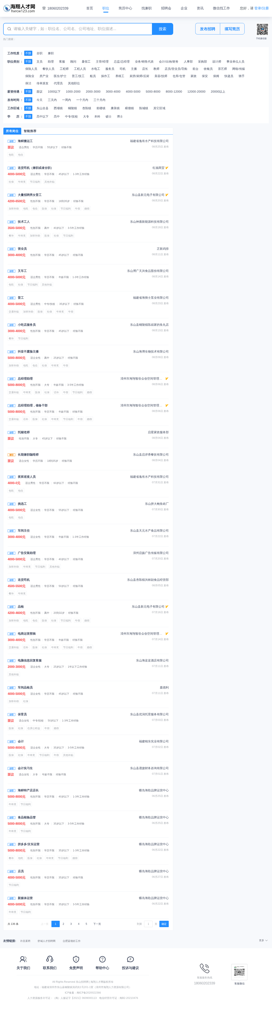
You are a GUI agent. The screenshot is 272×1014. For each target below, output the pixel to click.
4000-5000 (133, 91)
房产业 (44, 76)
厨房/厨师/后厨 (139, 76)
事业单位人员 (235, 61)
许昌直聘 (25, 940)
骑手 (242, 76)
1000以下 (54, 91)
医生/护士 (60, 76)
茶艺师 (222, 68)
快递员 (228, 76)
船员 (93, 76)
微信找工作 (221, 8)
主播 (134, 68)
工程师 (64, 68)
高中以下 (42, 116)
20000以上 (218, 91)
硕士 (109, 116)
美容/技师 (160, 76)
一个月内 (82, 100)
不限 (28, 53)
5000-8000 (153, 91)
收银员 (208, 68)
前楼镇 (100, 108)
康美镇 (115, 108)
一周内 (66, 100)
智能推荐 (30, 131)
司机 (123, 68)
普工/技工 (78, 76)
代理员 (58, 83)
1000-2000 (73, 91)
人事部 (188, 61)
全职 (39, 53)
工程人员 (80, 68)
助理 (51, 61)
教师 (156, 68)
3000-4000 (113, 91)
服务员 (109, 68)
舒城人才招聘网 (46, 940)
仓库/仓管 (179, 76)
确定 (164, 923)
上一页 (44, 923)
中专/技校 (71, 116)
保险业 (29, 76)
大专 (86, 116)
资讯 (200, 8)
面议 (39, 91)
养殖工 (119, 76)
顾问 (73, 61)
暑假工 (86, 61)
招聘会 (166, 8)
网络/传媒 (238, 68)
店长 (145, 68)
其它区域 (159, 108)
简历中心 (125, 8)
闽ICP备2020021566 (89, 992)
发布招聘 (207, 29)
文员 (39, 61)
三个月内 (99, 100)
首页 (89, 8)
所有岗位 (12, 131)
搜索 (162, 29)
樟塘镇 (129, 108)
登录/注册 (261, 8)
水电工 (95, 68)
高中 (57, 116)
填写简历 (232, 29)
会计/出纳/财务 (168, 61)
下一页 (97, 923)
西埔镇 (58, 108)
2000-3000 (93, 91)
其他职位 (74, 83)
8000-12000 (174, 91)
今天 (39, 100)
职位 (105, 8)
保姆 (216, 76)
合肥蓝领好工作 (72, 940)
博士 (120, 116)
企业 (184, 8)
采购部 (202, 61)
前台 (195, 68)
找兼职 (147, 8)
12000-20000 (196, 91)
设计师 (216, 61)
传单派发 (42, 83)
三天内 (52, 100)
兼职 (51, 53)
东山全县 (42, 108)
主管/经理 (102, 61)
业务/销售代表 (144, 61)
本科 (97, 116)
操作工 (105, 76)
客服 (62, 61)
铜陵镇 (72, 108)
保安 (205, 76)
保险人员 (31, 68)
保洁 (28, 83)
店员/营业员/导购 (176, 68)
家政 (194, 76)
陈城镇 (143, 108)
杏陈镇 (86, 108)
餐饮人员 (48, 68)
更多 (261, 940)
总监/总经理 (122, 61)
